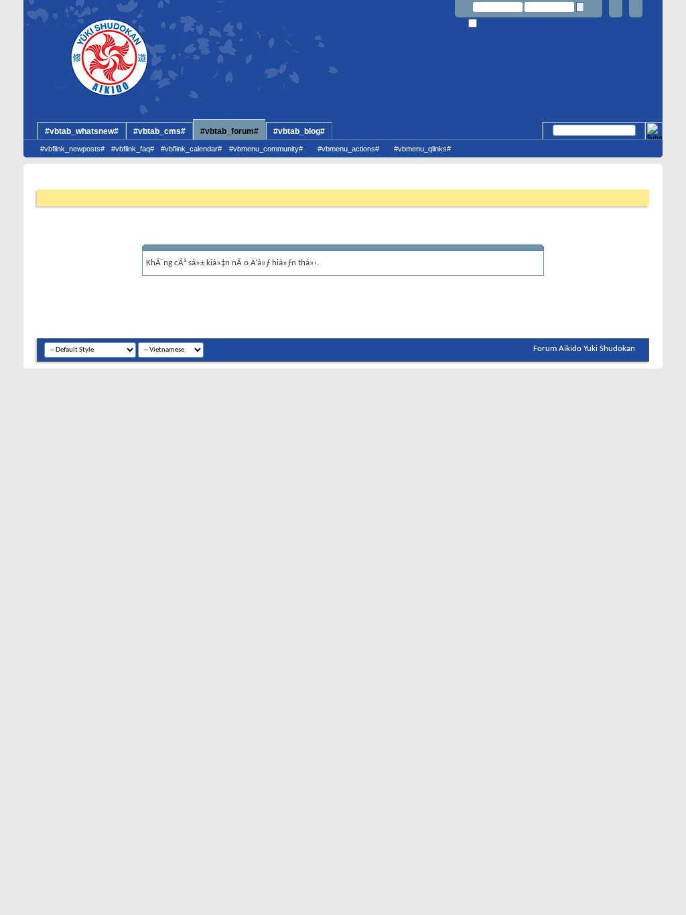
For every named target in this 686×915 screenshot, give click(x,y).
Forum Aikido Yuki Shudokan (584, 348)
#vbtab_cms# (159, 131)
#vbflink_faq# (132, 149)
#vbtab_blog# (299, 131)
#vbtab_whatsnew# (82, 131)
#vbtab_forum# (229, 131)
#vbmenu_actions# (348, 149)
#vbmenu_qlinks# (422, 149)
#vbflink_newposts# (72, 149)
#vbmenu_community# (266, 149)
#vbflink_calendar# (191, 149)
